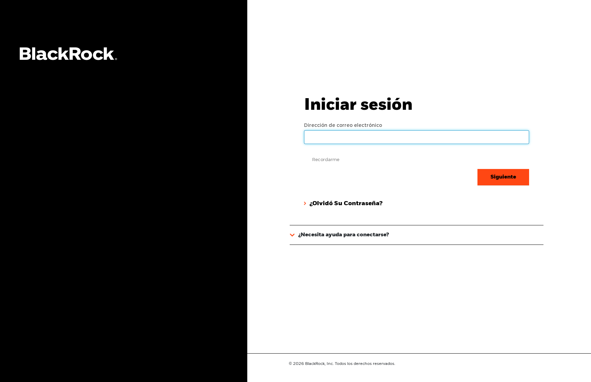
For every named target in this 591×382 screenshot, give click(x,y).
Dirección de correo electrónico (343, 125)
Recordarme (325, 159)
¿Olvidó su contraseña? (346, 203)
